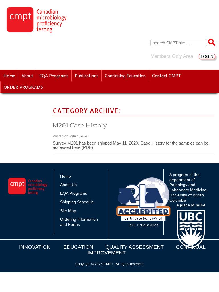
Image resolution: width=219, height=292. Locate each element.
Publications (86, 75)
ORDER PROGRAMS (23, 87)
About (27, 75)
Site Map (68, 210)
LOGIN (207, 56)
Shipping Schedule (77, 202)
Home (9, 75)
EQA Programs (53, 75)
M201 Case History (80, 125)
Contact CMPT (166, 75)
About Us (68, 184)
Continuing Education (125, 75)
